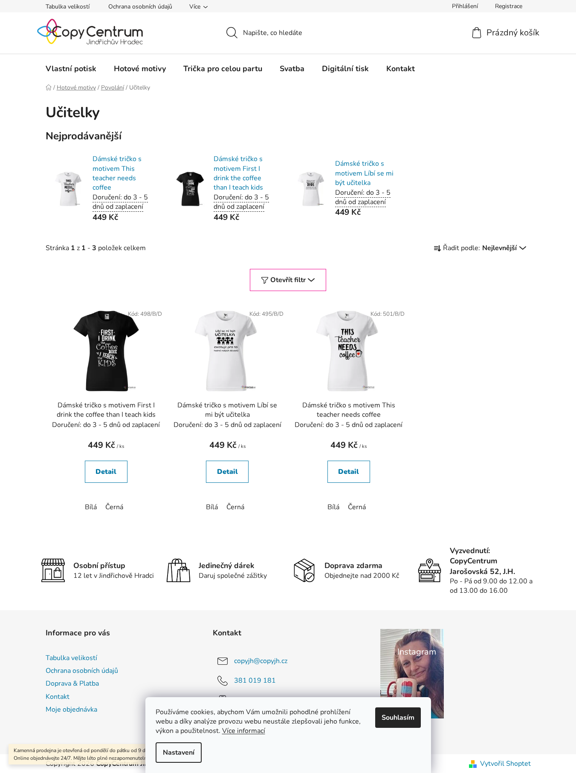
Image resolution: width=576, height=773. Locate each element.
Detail (106, 471)
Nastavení (178, 752)
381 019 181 (255, 680)
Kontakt (57, 696)
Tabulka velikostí (68, 7)
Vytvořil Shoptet (505, 763)
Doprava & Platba (72, 683)
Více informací (243, 731)
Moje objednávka (71, 709)
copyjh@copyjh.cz (260, 661)
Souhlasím (398, 717)
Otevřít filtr (288, 280)
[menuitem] (71, 68)
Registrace (508, 6)
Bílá (91, 507)
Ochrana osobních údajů (140, 7)
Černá (114, 507)
